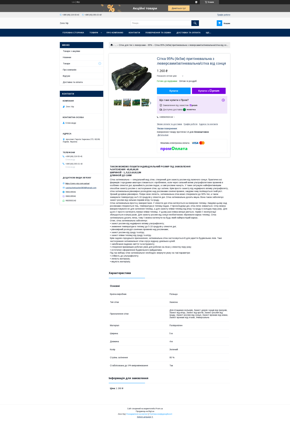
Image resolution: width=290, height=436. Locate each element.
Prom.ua (159, 409)
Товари (93, 32)
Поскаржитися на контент (137, 414)
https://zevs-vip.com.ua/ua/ (77, 183)
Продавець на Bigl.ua (145, 411)
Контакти (134, 32)
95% (150, 45)
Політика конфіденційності (160, 414)
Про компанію (114, 32)
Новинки (67, 57)
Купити (173, 91)
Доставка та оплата (188, 32)
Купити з (203, 91)
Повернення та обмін (158, 32)
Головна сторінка (73, 32)
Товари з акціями (71, 51)
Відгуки (66, 76)
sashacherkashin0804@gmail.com (81, 188)
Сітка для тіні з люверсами (132, 45)
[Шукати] (195, 23)
